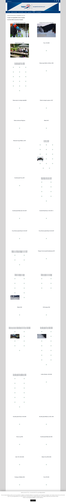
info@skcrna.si (9, 1)
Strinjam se (33, 500)
